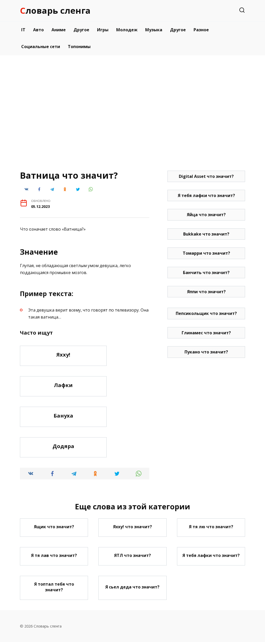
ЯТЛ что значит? (132, 555)
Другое (81, 30)
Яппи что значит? (206, 291)
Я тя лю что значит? (211, 527)
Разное (201, 30)
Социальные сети (40, 46)
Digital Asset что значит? (206, 176)
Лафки (63, 385)
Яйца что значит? (206, 214)
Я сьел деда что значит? (132, 587)
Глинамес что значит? (206, 333)
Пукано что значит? (206, 352)
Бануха (63, 415)
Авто (38, 30)
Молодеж (126, 30)
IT (23, 30)
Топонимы (79, 46)
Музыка (153, 30)
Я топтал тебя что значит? (54, 587)
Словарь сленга (55, 10)
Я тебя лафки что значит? (206, 195)
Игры (102, 30)
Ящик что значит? (54, 527)
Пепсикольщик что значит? (206, 313)
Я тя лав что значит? (54, 555)
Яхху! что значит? (132, 527)
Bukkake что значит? (206, 234)
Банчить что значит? (206, 272)
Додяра (63, 446)
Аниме (58, 30)
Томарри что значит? (206, 253)
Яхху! (63, 354)
